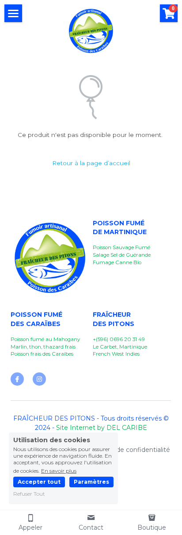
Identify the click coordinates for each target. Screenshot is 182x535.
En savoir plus (58, 470)
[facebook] (17, 379)
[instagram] (39, 379)
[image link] (91, 30)
